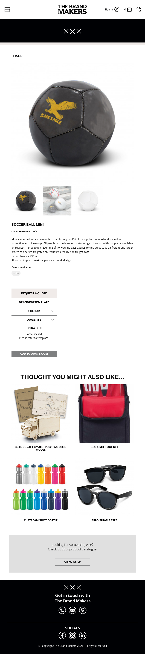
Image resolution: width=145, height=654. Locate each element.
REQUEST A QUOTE (34, 293)
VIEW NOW (72, 562)
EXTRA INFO (34, 328)
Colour (34, 311)
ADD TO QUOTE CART (34, 354)
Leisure (17, 56)
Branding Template (34, 302)
